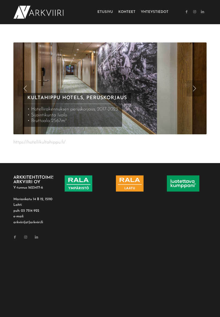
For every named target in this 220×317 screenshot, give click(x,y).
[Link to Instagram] (194, 12)
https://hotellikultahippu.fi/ (39, 142)
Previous (25, 88)
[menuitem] (105, 12)
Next (194, 88)
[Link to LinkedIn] (203, 12)
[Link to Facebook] (186, 12)
